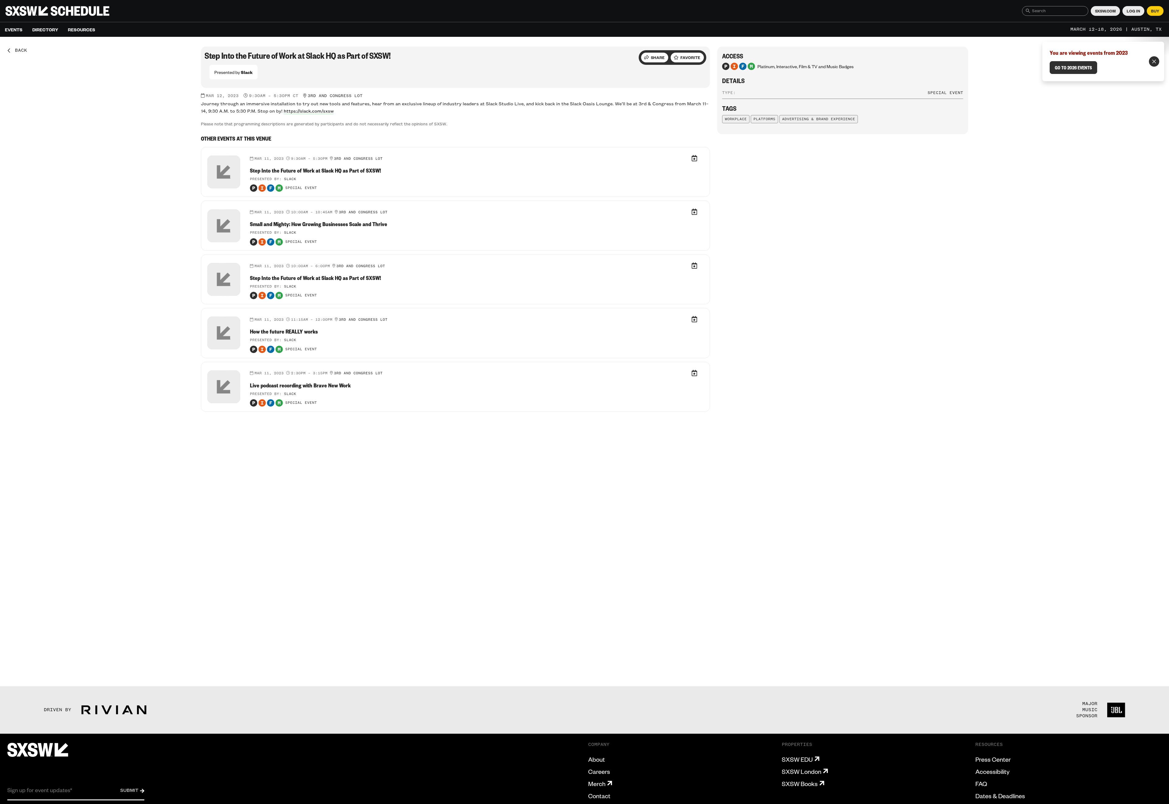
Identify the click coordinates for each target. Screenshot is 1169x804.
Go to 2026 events (1073, 68)
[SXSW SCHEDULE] (57, 11)
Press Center (993, 759)
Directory (45, 29)
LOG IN (1133, 11)
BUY (1155, 11)
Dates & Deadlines (1000, 795)
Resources (81, 29)
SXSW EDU (797, 759)
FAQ (981, 783)
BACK (19, 50)
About (596, 759)
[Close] (1154, 61)
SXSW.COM (1105, 11)
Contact (599, 795)
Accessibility (992, 771)
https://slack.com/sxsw (309, 111)
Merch (597, 783)
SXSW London (801, 771)
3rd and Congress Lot (335, 96)
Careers (599, 771)
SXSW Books (800, 783)
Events (14, 29)
